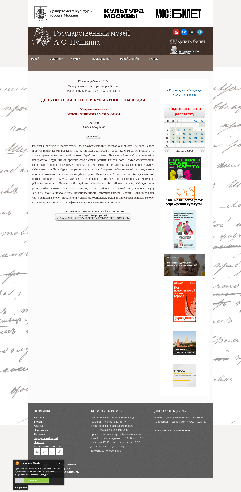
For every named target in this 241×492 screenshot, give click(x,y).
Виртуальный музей (46, 438)
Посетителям (101, 59)
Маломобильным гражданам (51, 446)
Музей (35, 59)
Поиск (153, 59)
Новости (39, 442)
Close (60, 463)
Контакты (39, 417)
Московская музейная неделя (172, 430)
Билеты (38, 421)
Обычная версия (186, 94)
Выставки (56, 59)
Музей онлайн (129, 59)
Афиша (38, 425)
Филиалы (39, 434)
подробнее (21, 487)
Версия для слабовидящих (186, 90)
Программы (41, 430)
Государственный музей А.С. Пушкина (92, 37)
